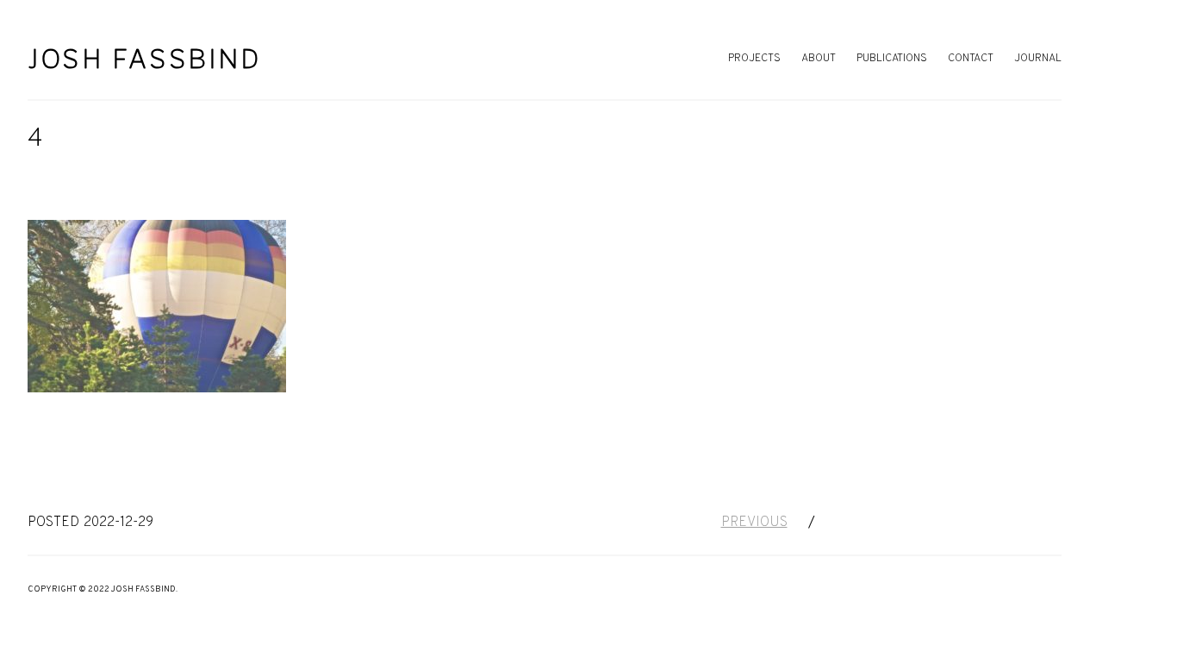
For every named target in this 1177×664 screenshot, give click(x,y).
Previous (754, 522)
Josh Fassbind (145, 58)
